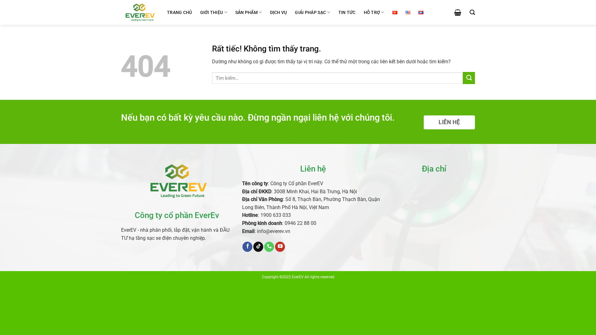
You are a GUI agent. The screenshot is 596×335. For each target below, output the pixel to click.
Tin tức (347, 12)
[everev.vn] (139, 12)
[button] (457, 12)
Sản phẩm (246, 12)
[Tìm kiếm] (472, 12)
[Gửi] (469, 78)
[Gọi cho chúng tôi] (269, 247)
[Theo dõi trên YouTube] (280, 247)
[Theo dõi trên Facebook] (247, 247)
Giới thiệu (211, 12)
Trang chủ (179, 12)
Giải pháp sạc (310, 12)
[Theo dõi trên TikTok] (258, 247)
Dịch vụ (278, 12)
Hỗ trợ (372, 12)
